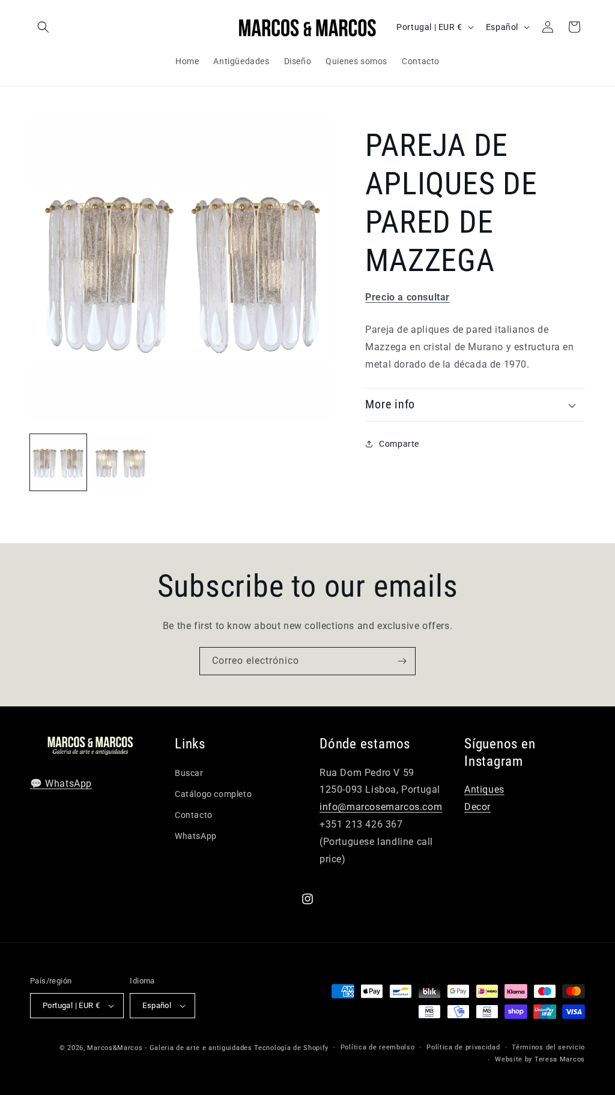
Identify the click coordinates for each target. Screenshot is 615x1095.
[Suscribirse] (402, 661)
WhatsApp (196, 836)
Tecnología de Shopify (291, 1048)
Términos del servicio (548, 1047)
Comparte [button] (399, 444)
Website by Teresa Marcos (540, 1059)
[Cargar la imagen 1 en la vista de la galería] (58, 462)
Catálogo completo (213, 794)
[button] (43, 27)
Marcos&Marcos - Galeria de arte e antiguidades (169, 1048)
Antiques (484, 789)
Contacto (194, 815)
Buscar (189, 773)
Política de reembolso (378, 1047)
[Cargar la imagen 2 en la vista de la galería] (120, 462)
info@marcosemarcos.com (381, 807)
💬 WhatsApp (61, 783)
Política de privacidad (463, 1047)
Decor (477, 807)
